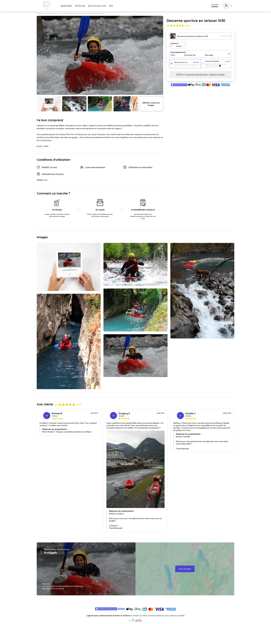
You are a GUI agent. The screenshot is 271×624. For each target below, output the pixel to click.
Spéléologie (66, 5)
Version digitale (186, 62)
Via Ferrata (80, 5)
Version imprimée (217, 61)
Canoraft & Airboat (69, 13)
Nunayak (40, 13)
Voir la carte (185, 569)
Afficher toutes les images (151, 103)
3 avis (187, 25)
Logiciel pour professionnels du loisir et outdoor (108, 615)
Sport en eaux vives (97, 5)
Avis (111, 5)
